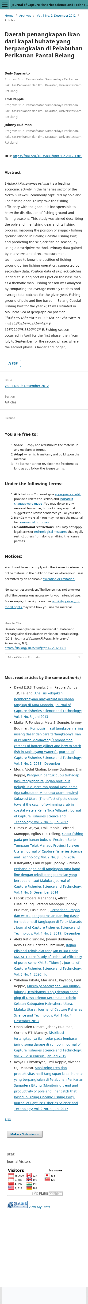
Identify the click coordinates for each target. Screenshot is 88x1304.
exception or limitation (59, 579)
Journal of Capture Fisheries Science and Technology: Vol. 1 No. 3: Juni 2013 (48, 711)
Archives (25, 15)
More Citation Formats (24, 657)
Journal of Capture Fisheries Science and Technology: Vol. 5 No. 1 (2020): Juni (48, 968)
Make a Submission (24, 1134)
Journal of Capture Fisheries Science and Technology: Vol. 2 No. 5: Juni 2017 (47, 816)
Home (9, 15)
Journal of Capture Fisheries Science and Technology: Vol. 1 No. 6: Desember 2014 (48, 886)
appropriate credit (68, 494)
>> (9, 1119)
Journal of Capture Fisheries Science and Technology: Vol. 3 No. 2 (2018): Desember (48, 757)
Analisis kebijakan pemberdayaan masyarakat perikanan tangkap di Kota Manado (44, 699)
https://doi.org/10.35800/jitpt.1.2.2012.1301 (47, 156)
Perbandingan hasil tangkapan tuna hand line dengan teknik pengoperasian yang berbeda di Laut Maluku (47, 875)
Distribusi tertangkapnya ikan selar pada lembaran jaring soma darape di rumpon (46, 1038)
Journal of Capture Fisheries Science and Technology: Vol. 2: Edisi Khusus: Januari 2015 (48, 1050)
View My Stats (39, 1207)
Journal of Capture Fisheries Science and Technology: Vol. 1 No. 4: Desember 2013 (48, 1015)
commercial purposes (34, 522)
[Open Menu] (4, 4)
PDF (14, 363)
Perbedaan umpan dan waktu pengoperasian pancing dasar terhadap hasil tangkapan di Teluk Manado (48, 916)
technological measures (51, 531)
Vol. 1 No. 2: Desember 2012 (56, 15)
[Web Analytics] (17, 1207)
